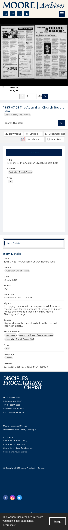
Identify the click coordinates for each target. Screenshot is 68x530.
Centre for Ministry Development (18, 448)
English (9, 358)
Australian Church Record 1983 (20, 339)
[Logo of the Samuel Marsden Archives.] (34, 6)
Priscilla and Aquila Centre (15, 452)
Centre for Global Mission (14, 444)
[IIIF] (22, 139)
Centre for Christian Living (15, 440)
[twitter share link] (19, 497)
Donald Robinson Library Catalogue (19, 429)
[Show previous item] (22, 96)
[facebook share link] (5, 497)
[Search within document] (61, 123)
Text (10, 181)
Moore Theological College (15, 426)
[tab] (34, 153)
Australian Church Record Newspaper (36, 335)
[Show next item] (45, 96)
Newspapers (11, 335)
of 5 (39, 96)
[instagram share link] (12, 497)
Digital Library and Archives (17, 115)
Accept (57, 521)
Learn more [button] (9, 525)
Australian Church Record (20, 172)
